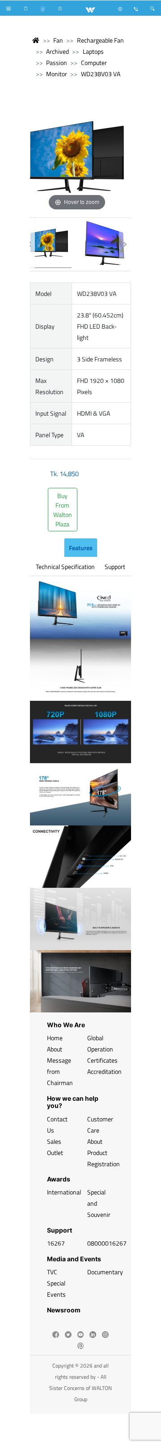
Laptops (93, 51)
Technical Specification (65, 566)
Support (115, 566)
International (64, 1192)
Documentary (105, 1272)
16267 (56, 1243)
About (54, 1049)
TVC (52, 1272)
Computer (94, 62)
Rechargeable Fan (100, 40)
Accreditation (104, 1071)
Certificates (102, 1060)
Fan (58, 40)
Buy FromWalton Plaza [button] (62, 510)
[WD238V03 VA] (49, 244)
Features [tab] (81, 547)
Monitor (56, 73)
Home (55, 1037)
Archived (57, 51)
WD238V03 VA (100, 73)
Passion (56, 62)
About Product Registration (103, 1152)
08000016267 (107, 1243)
